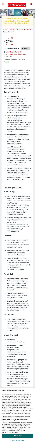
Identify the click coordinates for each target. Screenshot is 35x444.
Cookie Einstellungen (17, 440)
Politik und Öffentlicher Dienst (20, 29)
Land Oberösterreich (13, 52)
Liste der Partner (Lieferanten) (10, 432)
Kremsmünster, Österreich (16, 54)
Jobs (5, 29)
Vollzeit (6, 62)
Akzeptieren (17, 436)
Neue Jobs (23, 23)
